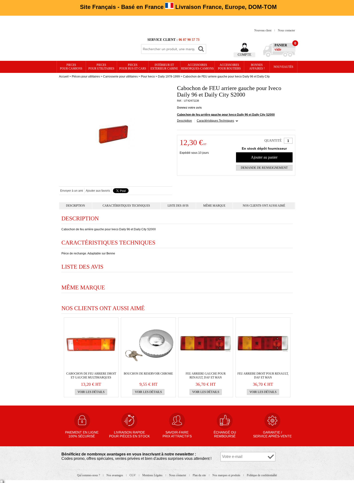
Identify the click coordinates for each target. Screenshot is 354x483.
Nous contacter (286, 30)
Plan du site (200, 475)
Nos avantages (115, 475)
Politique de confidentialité (262, 475)
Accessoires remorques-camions (197, 66)
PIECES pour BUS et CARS (132, 66)
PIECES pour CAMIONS (71, 66)
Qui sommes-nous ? (89, 475)
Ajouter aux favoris (98, 190)
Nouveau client (263, 30)
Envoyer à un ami (71, 190)
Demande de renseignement (264, 167)
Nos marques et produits (226, 475)
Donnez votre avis (189, 107)
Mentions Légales (152, 475)
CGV (133, 475)
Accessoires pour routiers (229, 66)
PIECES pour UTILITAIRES (101, 66)
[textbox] (169, 49)
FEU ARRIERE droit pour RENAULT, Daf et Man (262, 375)
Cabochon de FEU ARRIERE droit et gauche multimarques (91, 375)
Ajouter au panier (264, 157)
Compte (244, 54)
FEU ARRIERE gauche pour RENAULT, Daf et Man (206, 375)
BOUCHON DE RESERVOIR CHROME (148, 373)
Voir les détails (91, 392)
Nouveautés (283, 67)
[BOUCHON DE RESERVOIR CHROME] (148, 344)
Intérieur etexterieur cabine (164, 66)
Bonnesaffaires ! (257, 66)
